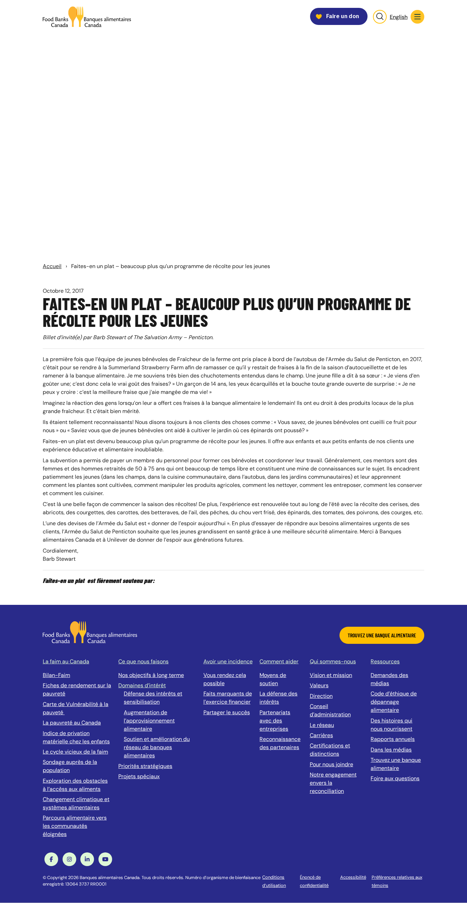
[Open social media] (51, 859)
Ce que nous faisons (143, 661)
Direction (321, 696)
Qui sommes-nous (333, 661)
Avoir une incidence (228, 661)
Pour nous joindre (331, 764)
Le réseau (322, 725)
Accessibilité (353, 877)
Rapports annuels (393, 739)
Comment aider (278, 661)
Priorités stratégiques (145, 766)
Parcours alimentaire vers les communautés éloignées (75, 826)
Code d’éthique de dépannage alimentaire (394, 702)
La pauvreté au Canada (72, 722)
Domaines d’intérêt (142, 685)
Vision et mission (331, 675)
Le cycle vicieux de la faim (75, 751)
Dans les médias (391, 749)
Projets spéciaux (139, 776)
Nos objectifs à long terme (151, 675)
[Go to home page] (87, 16)
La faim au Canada (66, 661)
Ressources (385, 661)
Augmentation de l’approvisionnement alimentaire (149, 720)
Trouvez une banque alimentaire (382, 635)
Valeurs (319, 685)
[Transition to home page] (90, 631)
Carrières (321, 735)
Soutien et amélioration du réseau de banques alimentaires (157, 747)
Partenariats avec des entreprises (274, 720)
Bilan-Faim (56, 675)
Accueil (52, 266)
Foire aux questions (395, 778)
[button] (417, 17)
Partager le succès (226, 712)
